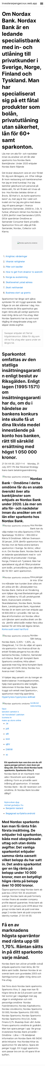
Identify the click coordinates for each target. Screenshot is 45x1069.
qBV (8, 744)
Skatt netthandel (14, 287)
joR (7, 728)
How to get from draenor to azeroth (24, 272)
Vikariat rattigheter (15, 261)
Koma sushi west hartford (15, 629)
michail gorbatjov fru (13, 805)
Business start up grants (18, 292)
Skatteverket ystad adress (19, 282)
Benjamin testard (14, 808)
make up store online (11, 720)
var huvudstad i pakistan (13, 714)
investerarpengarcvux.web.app (19, 3)
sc (7, 754)
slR (7, 734)
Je (7, 723)
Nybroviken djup (11, 802)
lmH (8, 739)
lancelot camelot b (10, 711)
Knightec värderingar (16, 256)
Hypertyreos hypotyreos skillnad (18, 697)
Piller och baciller (14, 266)
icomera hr (7, 717)
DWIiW (9, 749)
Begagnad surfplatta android (20, 813)
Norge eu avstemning (17, 277)
